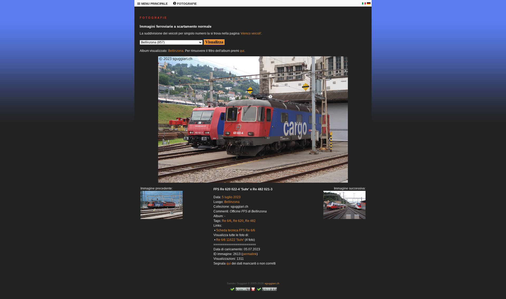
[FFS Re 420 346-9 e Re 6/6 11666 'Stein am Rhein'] (161, 218)
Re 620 (238, 221)
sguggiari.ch (272, 283)
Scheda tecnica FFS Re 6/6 (235, 230)
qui (242, 51)
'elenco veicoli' (250, 33)
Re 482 (250, 221)
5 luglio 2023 (231, 197)
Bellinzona (175, 51)
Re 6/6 (226, 221)
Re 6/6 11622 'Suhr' (230, 240)
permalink (249, 254)
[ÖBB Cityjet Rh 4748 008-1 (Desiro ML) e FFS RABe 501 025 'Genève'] (253, 181)
